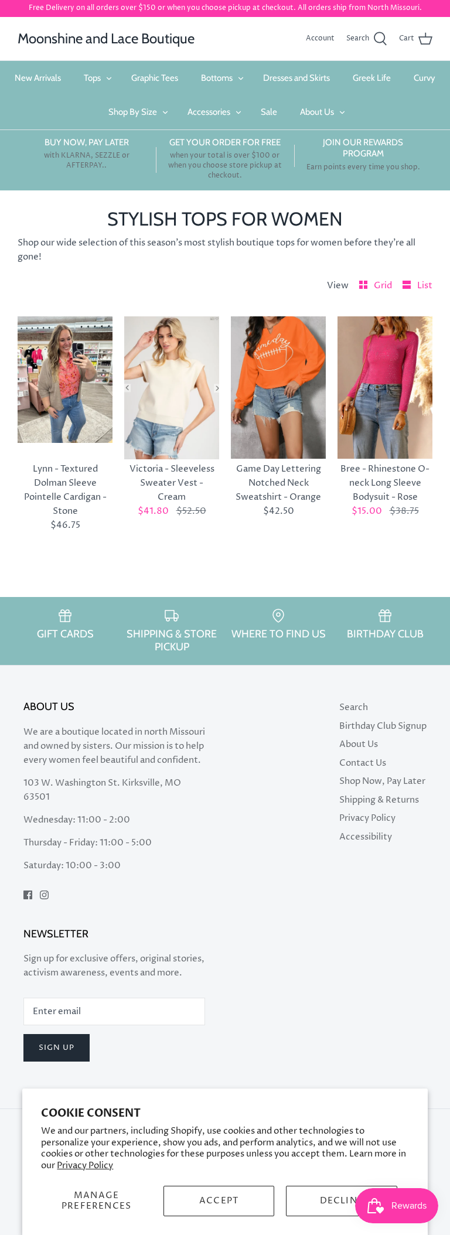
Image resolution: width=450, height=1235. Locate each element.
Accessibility (365, 837)
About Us (317, 112)
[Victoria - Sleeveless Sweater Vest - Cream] (171, 387)
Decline (341, 1201)
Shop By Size (132, 112)
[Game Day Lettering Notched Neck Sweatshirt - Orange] (278, 387)
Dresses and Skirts (296, 78)
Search (353, 707)
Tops (92, 78)
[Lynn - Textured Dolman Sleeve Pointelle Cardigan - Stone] (65, 387)
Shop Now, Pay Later (382, 781)
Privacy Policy (85, 1165)
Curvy (424, 78)
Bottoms (217, 78)
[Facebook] (27, 895)
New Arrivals (38, 78)
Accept (218, 1201)
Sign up (56, 1047)
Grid (384, 285)
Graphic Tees (154, 78)
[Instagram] (44, 895)
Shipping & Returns (379, 800)
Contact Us (362, 763)
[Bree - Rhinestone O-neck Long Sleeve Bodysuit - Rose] (385, 387)
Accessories (209, 112)
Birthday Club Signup (383, 726)
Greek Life (372, 78)
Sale (269, 112)
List (424, 285)
